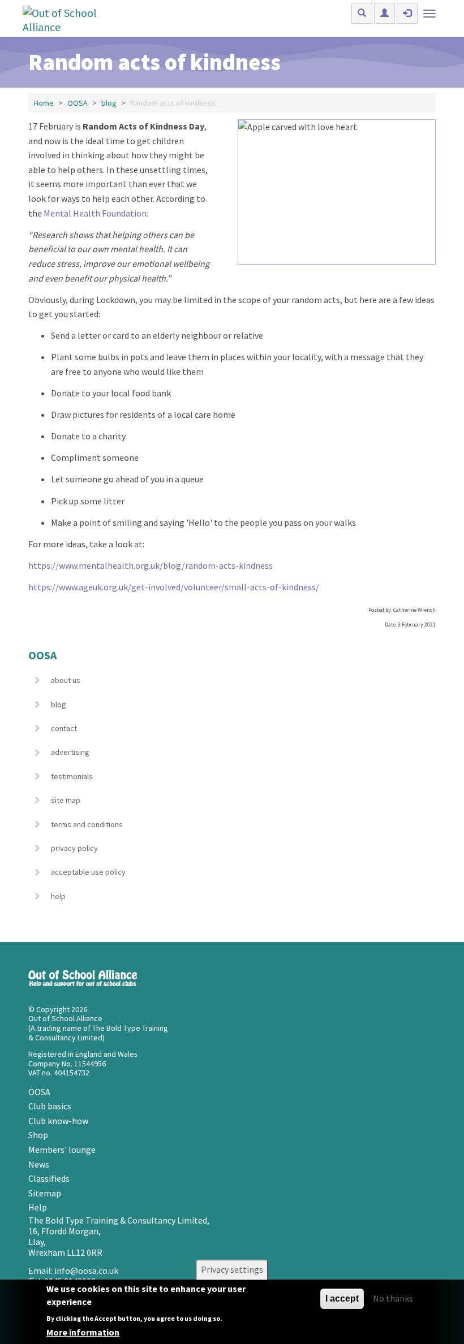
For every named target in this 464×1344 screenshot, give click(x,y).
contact (64, 728)
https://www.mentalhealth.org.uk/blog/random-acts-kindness (150, 565)
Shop (38, 1134)
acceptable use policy (88, 872)
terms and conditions (87, 824)
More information (82, 1332)
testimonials (72, 776)
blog (109, 103)
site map (65, 800)
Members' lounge (62, 1149)
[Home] (72, 18)
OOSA (77, 103)
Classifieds (49, 1178)
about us (65, 680)
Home (44, 103)
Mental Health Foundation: (95, 213)
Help (37, 1207)
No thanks (393, 1298)
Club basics (49, 1106)
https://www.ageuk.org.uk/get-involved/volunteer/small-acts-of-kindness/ (173, 587)
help (58, 896)
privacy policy (74, 848)
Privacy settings (232, 1270)
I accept (342, 1298)
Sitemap (44, 1193)
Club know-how (58, 1120)
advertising (70, 752)
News (38, 1164)
